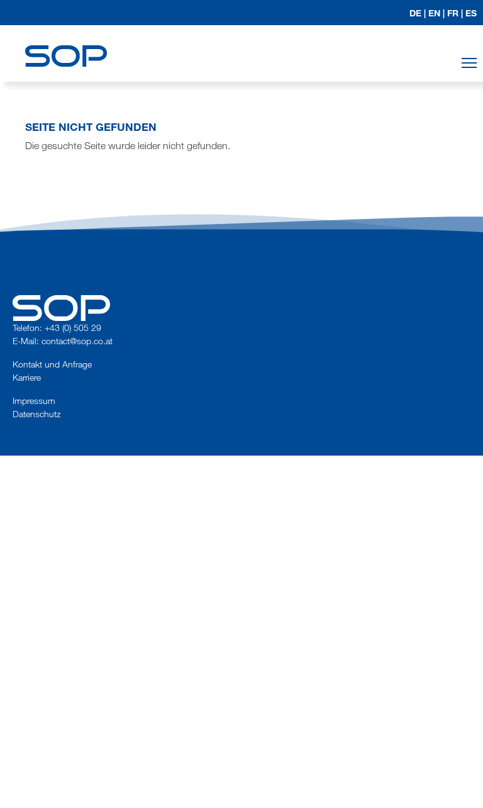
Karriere (27, 377)
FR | (455, 13)
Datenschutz (36, 413)
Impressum (34, 400)
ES (471, 13)
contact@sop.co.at (77, 340)
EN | (436, 13)
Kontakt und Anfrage (52, 364)
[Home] (66, 44)
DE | (417, 13)
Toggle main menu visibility (469, 62)
